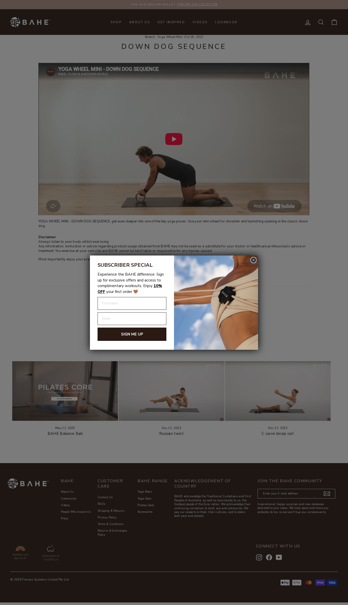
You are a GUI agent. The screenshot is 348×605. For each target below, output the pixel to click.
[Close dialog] (253, 260)
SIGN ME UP (132, 334)
